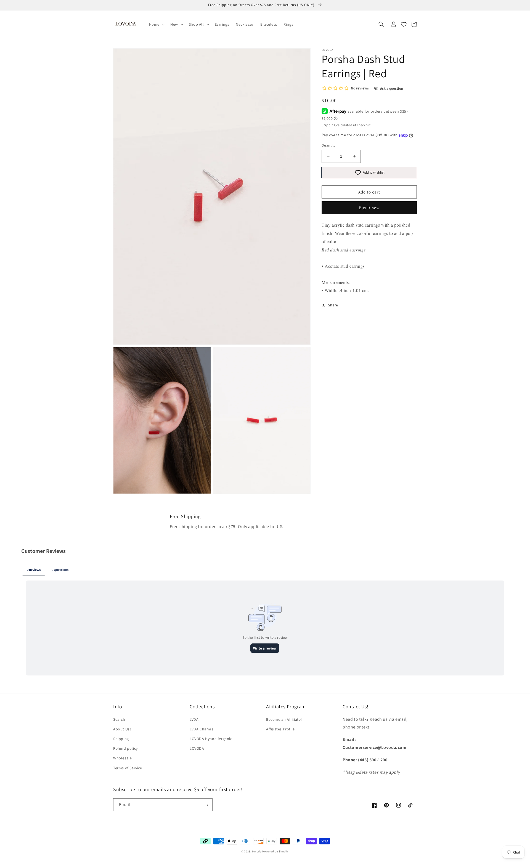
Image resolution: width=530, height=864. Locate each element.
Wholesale (122, 758)
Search (119, 719)
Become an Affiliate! (284, 719)
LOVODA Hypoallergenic (211, 738)
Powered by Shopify (275, 851)
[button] (156, 24)
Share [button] (333, 305)
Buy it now (369, 207)
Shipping (329, 125)
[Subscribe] (206, 804)
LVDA (194, 719)
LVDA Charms (201, 729)
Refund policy (125, 748)
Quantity (328, 145)
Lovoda (257, 851)
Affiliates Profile (280, 729)
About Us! (122, 729)
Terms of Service (127, 767)
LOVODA (197, 748)
